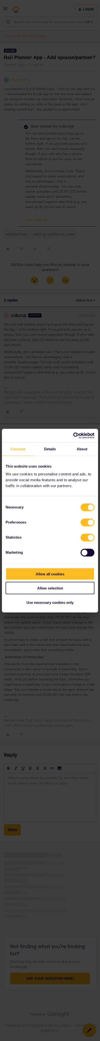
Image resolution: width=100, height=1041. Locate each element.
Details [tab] (50, 449)
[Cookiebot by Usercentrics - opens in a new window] (73, 435)
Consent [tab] (18, 449)
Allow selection (50, 588)
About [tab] (82, 449)
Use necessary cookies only (50, 602)
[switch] (87, 522)
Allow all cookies (50, 574)
